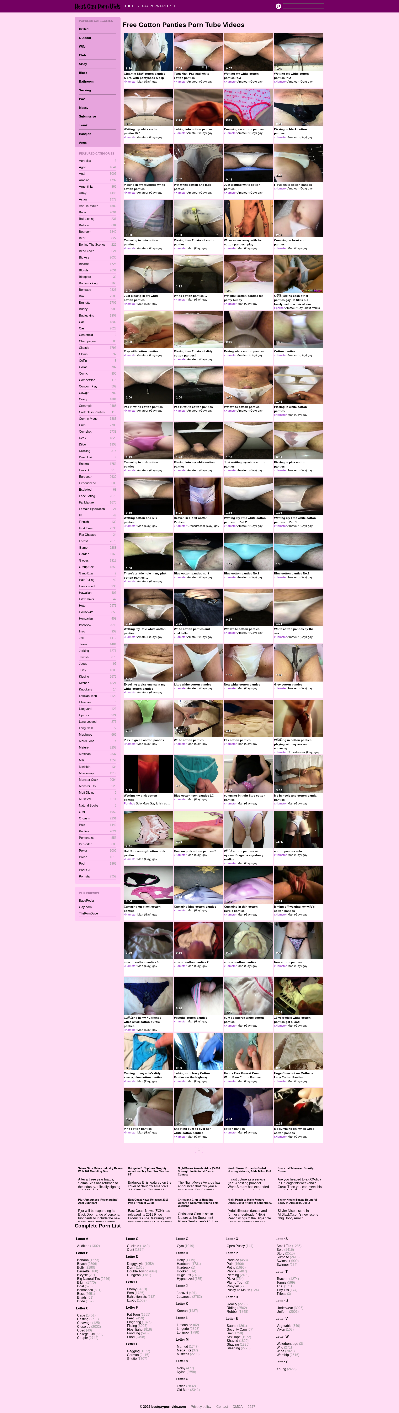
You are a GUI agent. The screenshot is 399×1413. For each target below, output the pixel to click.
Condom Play (97, 386)
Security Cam (237, 1329)
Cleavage (84, 1323)
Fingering (134, 1322)
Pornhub (129, 803)
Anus (83, 142)
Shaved (232, 1340)
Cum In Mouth (97, 418)
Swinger (283, 1264)
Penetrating (97, 837)
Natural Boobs (97, 805)
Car (97, 322)
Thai (280, 1286)
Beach (82, 1264)
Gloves (97, 560)
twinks (316, 307)
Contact (222, 1406)
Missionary (97, 773)
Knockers (97, 689)
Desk (97, 438)
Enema (97, 463)
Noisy (181, 1368)
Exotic (131, 1300)
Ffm (97, 515)
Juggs (97, 663)
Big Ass (97, 257)
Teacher (282, 1279)
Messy (83, 107)
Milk (97, 760)
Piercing (233, 1275)
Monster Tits (97, 786)
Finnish (97, 521)
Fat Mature (97, 502)
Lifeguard (97, 708)
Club (82, 55)
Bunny (97, 309)
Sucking (85, 90)
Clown (97, 354)
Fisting (132, 1326)
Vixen (281, 1329)
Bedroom (97, 231)
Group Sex (97, 567)
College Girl (86, 1334)
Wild (280, 1347)
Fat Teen (133, 1314)
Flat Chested (97, 534)
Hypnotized (185, 1279)
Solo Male (142, 803)
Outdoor (85, 38)
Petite (231, 1267)
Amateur (291, 307)
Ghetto (132, 1358)
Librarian (97, 702)
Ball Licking (97, 218)
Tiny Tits (283, 1290)
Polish (97, 857)
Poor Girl (97, 870)
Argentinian (97, 186)
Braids (82, 1297)
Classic (97, 347)
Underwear (285, 1308)
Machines (97, 734)
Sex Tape (234, 1337)
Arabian (97, 180)
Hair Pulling (97, 580)
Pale (97, 825)
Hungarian (97, 618)
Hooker (182, 1271)
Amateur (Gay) (197, 81)
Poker (97, 850)
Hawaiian (97, 592)
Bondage (97, 289)
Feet (130, 1318)
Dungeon (134, 1275)
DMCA (238, 1406)
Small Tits (284, 1246)
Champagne (97, 341)
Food (131, 1337)
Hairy (181, 1260)
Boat (80, 1286)
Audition (83, 1246)
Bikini (81, 1282)
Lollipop (183, 1332)
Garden (97, 554)
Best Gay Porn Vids (99, 6)
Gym (180, 1246)
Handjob (85, 134)
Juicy (97, 670)
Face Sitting (97, 496)
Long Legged (97, 721)
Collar (97, 367)
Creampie (97, 405)
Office (181, 1386)
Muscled (97, 799)
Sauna (231, 1326)
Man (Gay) (144, 81)
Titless (281, 1293)
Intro (97, 631)
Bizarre (97, 264)
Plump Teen (235, 1282)
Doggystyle (135, 1264)
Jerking (97, 650)
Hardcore (184, 1264)
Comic (97, 373)
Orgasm (97, 818)
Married (182, 1346)
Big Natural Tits (88, 1279)
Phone (231, 1271)
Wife (82, 46)
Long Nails (97, 728)
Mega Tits (184, 1350)
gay (154, 81)
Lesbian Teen (97, 696)
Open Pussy (236, 1246)
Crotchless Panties (97, 412)
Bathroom (86, 81)
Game (97, 547)
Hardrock (183, 1267)
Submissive (87, 116)
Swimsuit (283, 1261)
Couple (82, 1338)
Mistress (183, 1354)
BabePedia (86, 900)
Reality (232, 1304)
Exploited (97, 489)
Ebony (132, 1289)
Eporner (279, 307)
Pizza (231, 1279)
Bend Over (97, 251)
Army (97, 193)
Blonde (97, 270)
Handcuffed (97, 586)
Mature (97, 747)
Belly (81, 1267)
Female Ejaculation (97, 509)
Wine (280, 1351)
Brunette (97, 302)
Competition (97, 380)
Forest (97, 541)
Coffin (97, 360)
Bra (97, 296)
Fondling (133, 1333)
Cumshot (97, 431)
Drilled (84, 29)
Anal (97, 173)
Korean (182, 1311)
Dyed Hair (97, 457)
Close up (83, 1326)
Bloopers (97, 276)
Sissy (83, 64)
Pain (230, 1264)
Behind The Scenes (97, 244)
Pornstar (97, 876)
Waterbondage (287, 1343)
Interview (97, 625)
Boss (81, 1293)
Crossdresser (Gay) (200, 525)
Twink (83, 125)
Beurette (83, 1271)
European (97, 476)
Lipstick (97, 715)
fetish (159, 803)
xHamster (130, 81)
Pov (82, 99)
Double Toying (137, 1271)
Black (83, 72)
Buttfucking (97, 315)
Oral (97, 812)
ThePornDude (88, 913)
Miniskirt (97, 766)
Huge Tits (184, 1275)
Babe (97, 212)
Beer (97, 238)
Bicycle (82, 1275)
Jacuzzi (182, 1293)
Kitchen (97, 683)
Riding (231, 1308)
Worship (283, 1355)
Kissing (97, 676)
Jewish (97, 657)
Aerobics (97, 160)
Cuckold (133, 1246)
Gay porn (85, 907)
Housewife (97, 612)
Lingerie (183, 1328)
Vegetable (284, 1326)
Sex (230, 1333)
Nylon (181, 1372)
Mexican (97, 754)
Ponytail (233, 1286)
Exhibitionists (137, 1296)
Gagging (133, 1351)
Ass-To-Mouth (97, 206)
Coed (81, 1330)
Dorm (131, 1267)
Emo (130, 1293)
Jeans (97, 644)
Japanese (184, 1296)
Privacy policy (201, 1406)
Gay (300, 307)
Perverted (97, 844)
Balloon (97, 225)
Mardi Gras (97, 741)
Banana (83, 1260)
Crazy (97, 399)
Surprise (283, 1257)
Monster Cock (97, 779)
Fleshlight (134, 1329)
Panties (97, 831)
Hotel (97, 605)
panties (169, 803)
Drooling (97, 451)
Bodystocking (97, 283)
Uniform (282, 1311)
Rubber (232, 1311)
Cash (97, 328)
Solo (280, 1249)
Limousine (184, 1325)
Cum (97, 425)
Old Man (183, 1390)
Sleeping (233, 1348)
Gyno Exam (97, 573)
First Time (97, 528)
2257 (251, 1406)
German (133, 1355)
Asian (97, 199)
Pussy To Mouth (238, 1290)
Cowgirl (97, 393)
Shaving (233, 1344)
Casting (83, 1319)
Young (281, 1369)
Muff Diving (97, 792)
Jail (97, 638)
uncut (307, 307)
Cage (81, 1315)
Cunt (130, 1249)
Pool (97, 863)
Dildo (97, 444)
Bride (81, 1301)
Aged (97, 167)
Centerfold (97, 335)
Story (280, 1253)
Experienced (97, 483)
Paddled (233, 1260)
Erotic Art (97, 470)
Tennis (281, 1282)
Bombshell (85, 1290)
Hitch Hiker (97, 599)
